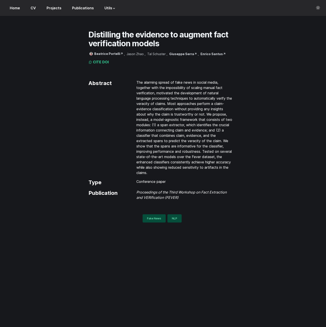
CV (33, 8)
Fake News (154, 218)
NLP (174, 218)
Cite (96, 62)
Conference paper (151, 181)
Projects (54, 8)
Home (15, 8)
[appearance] (318, 8)
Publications (83, 8)
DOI (105, 62)
